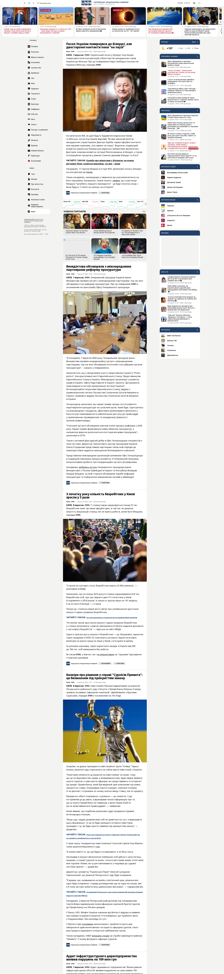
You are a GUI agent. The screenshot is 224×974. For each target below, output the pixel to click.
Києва (89, 172)
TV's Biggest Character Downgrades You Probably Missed (104, 257)
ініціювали (87, 924)
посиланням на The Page (108, 695)
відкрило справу (100, 935)
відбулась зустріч (88, 467)
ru (199, 3)
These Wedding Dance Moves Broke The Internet (104, 231)
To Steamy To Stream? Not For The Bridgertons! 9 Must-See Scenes (132, 232)
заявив (116, 180)
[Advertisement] (180, 251)
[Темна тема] (33, 3)
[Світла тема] (24, 3)
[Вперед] (220, 22)
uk (194, 3)
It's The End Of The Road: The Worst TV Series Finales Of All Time (77, 257)
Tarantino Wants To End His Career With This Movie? (77, 231)
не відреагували (105, 654)
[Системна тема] (29, 3)
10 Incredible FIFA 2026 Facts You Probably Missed (132, 256)
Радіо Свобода (117, 61)
